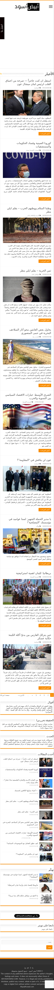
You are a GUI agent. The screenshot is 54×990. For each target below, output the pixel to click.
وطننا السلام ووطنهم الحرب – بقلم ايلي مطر (22, 801)
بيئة (33, 337)
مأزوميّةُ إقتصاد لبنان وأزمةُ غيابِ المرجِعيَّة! (23, 885)
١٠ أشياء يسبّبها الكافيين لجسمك (26, 791)
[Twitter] (28, 968)
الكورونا (32, 150)
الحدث (37, 337)
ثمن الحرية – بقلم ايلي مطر (35, 270)
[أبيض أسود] (27, 6)
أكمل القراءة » (45, 134)
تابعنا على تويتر (46, 925)
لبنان (28, 215)
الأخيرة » (21, 695)
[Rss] (33, 968)
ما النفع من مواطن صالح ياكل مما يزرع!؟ (22, 896)
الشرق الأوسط (27, 402)
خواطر (37, 274)
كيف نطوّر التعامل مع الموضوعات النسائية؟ (22, 843)
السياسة (36, 88)
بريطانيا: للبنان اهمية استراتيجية (33, 573)
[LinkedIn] (25, 968)
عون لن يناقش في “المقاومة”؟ (34, 460)
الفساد (37, 150)
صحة (27, 150)
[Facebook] (30, 968)
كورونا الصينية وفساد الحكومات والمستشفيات (21, 769)
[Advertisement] (27, 41)
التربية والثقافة (35, 215)
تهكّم (37, 526)
